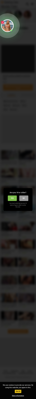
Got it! (18, 391)
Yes (12, 198)
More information (18, 396)
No (24, 198)
